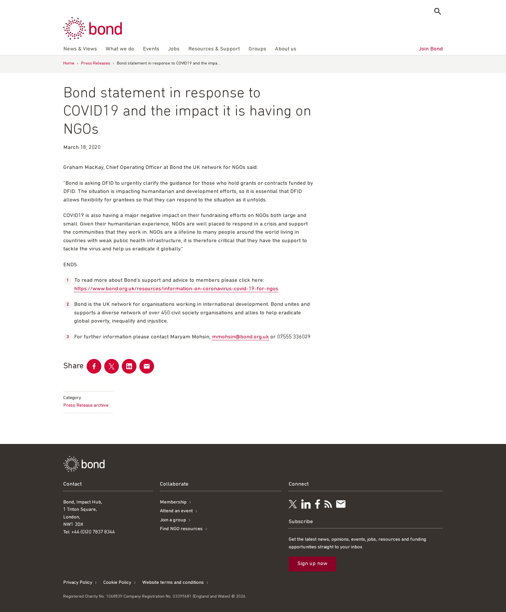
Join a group (173, 520)
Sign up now (312, 564)
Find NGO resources (181, 528)
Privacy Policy (77, 582)
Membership (173, 502)
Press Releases (95, 63)
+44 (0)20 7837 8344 (93, 532)
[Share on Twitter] (111, 366)
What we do (120, 49)
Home (68, 63)
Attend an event (176, 510)
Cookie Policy (117, 582)
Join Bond (431, 49)
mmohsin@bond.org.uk (240, 337)
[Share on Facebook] (94, 366)
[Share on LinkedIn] (129, 366)
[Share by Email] (146, 366)
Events (151, 49)
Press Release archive (85, 405)
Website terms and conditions (173, 582)
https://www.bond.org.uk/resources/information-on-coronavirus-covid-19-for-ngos (176, 289)
